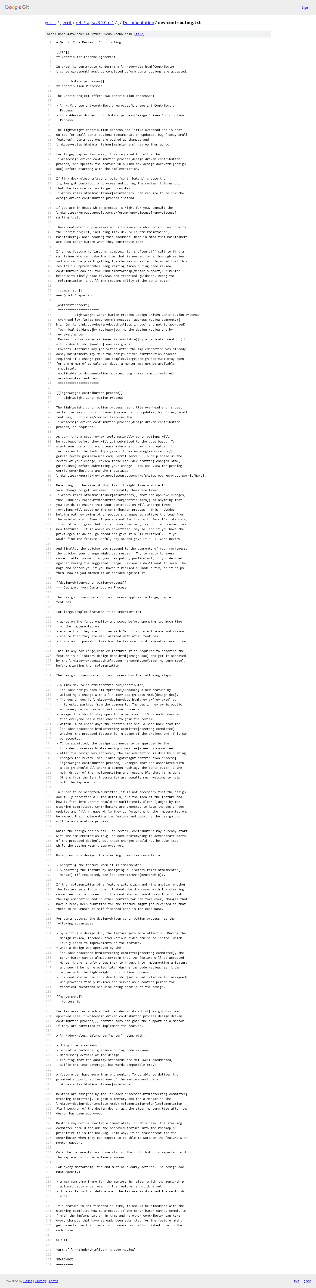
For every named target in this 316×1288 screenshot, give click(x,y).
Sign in (306, 7)
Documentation (138, 22)
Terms (53, 1281)
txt (296, 1281)
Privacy (40, 1281)
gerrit (50, 22)
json (307, 1281)
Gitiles (27, 1281)
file (139, 34)
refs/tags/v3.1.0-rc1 (95, 22)
